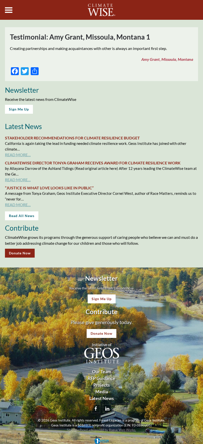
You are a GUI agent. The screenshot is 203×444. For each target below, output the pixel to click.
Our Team (101, 371)
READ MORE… (18, 154)
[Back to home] (101, 10)
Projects (101, 385)
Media (101, 391)
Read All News (21, 216)
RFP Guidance (101, 378)
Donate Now (20, 253)
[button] (8, 10)
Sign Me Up (19, 109)
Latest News (101, 398)
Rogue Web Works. (122, 430)
